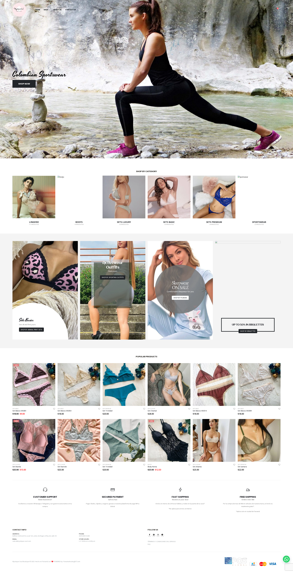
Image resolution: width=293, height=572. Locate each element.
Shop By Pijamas (180, 298)
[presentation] (2, 81)
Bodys (150, 464)
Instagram (158, 534)
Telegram (162, 534)
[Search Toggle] (272, 9)
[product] (79, 384)
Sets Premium (107, 408)
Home (37, 10)
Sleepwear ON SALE (180, 285)
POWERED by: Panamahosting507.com (67, 561)
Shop (46, 10)
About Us (57, 10)
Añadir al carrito (51, 367)
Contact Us (70, 10)
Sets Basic (15, 408)
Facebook (149, 534)
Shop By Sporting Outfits (113, 277)
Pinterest (154, 534)
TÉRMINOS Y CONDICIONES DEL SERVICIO (162, 541)
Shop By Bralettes (247, 331)
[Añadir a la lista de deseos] (54, 409)
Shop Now (24, 83)
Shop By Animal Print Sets (31, 329)
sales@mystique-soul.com (21, 541)
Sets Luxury (151, 408)
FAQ (149, 544)
